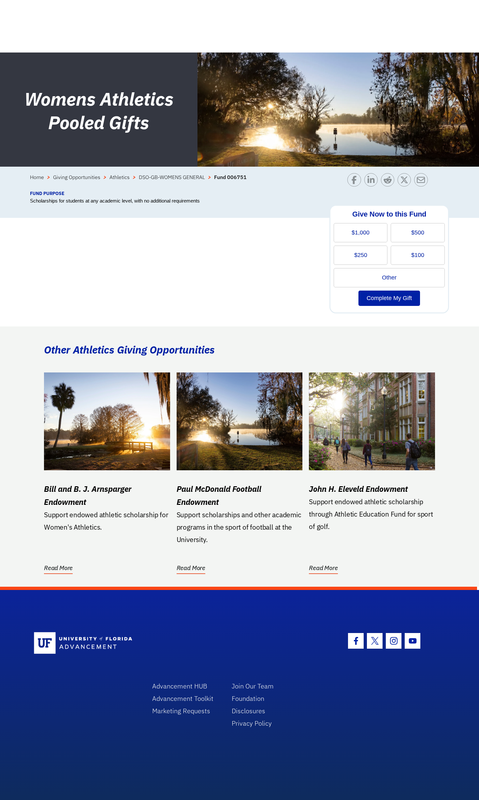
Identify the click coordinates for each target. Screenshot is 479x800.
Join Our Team (253, 686)
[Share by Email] (422, 181)
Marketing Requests (181, 710)
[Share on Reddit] (389, 181)
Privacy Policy (252, 723)
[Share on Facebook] (355, 181)
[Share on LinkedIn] (372, 181)
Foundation (248, 698)
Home (37, 177)
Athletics (119, 177)
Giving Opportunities (76, 177)
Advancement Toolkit (182, 698)
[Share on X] (406, 181)
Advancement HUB (179, 686)
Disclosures (248, 710)
